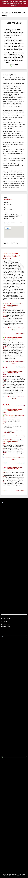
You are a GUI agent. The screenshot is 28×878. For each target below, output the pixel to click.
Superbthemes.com (19, 876)
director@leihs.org (5, 618)
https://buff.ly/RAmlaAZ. (9, 432)
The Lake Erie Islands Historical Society (13, 14)
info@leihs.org (7, 199)
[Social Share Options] (24, 333)
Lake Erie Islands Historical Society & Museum (11, 256)
